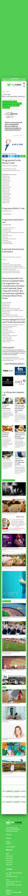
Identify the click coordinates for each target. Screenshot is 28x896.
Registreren (9, 843)
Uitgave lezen (6, 80)
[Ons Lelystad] (22, 791)
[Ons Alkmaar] (6, 802)
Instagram (16, 892)
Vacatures (8, 838)
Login (11, 78)
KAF (14, 105)
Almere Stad (9, 864)
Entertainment (7, 103)
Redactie (10, 99)
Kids (14, 103)
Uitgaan (19, 103)
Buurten (9, 850)
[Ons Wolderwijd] (6, 796)
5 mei (17, 105)
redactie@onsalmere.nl (11, 876)
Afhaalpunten (14, 80)
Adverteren (22, 80)
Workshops (6, 107)
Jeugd (10, 105)
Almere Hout (9, 860)
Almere (7, 853)
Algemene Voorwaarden (12, 827)
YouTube (8, 894)
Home (3, 91)
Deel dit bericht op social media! (9, 153)
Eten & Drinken (7, 101)
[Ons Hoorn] (14, 796)
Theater (5, 105)
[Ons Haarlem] (14, 802)
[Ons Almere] (6, 791)
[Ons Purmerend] (22, 802)
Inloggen (8, 841)
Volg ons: (9, 890)
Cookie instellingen (10, 846)
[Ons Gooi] (14, 791)
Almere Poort (9, 862)
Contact (9, 869)
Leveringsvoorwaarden (11, 831)
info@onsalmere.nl (17, 872)
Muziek (15, 101)
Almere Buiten (9, 856)
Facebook (9, 892)
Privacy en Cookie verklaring (13, 829)
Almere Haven (9, 858)
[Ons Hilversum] (22, 796)
